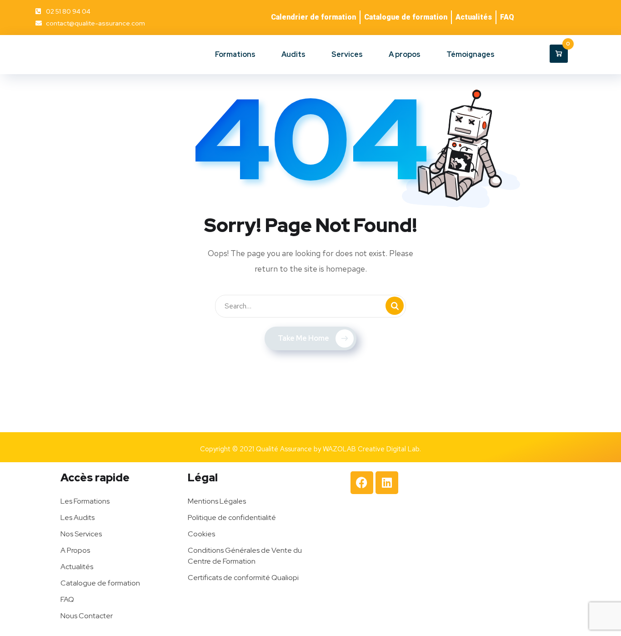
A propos (405, 54)
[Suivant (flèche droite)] (605, 318)
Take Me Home (303, 338)
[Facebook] (362, 482)
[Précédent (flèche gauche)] (16, 318)
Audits (293, 54)
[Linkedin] (387, 482)
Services (347, 54)
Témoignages (470, 54)
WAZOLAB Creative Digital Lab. (372, 449)
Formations (235, 54)
